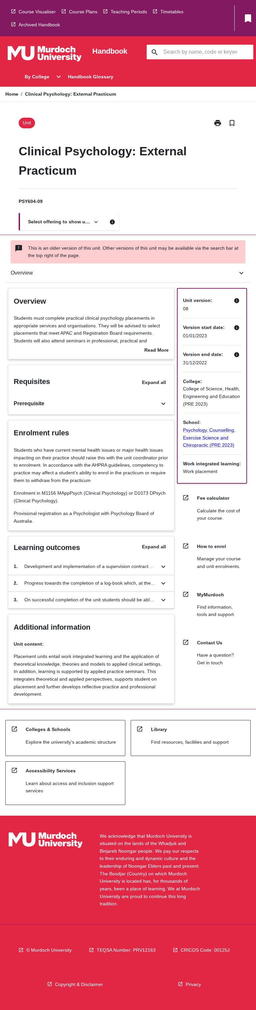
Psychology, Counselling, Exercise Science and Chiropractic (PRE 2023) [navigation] (209, 437)
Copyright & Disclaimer (79, 984)
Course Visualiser (37, 11)
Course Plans (83, 11)
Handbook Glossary (90, 76)
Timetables (171, 11)
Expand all (154, 382)
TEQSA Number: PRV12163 (126, 950)
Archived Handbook (39, 24)
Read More (156, 350)
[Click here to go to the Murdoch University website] (45, 55)
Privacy (193, 984)
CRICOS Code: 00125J (205, 950)
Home (11, 94)
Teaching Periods (129, 11)
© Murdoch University (49, 950)
